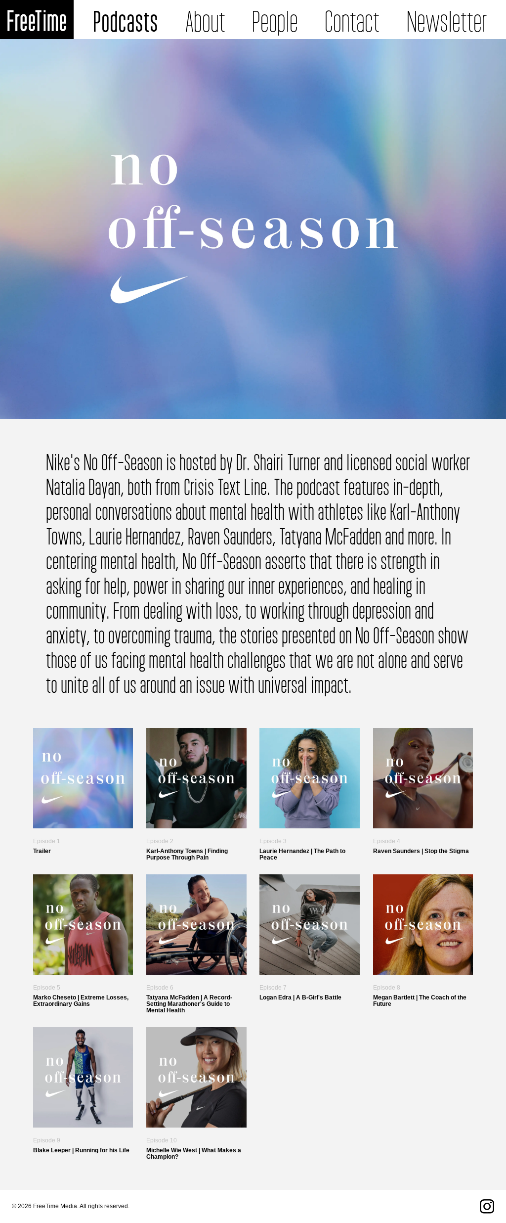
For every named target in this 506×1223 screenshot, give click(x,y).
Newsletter (447, 19)
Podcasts (125, 19)
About (205, 19)
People (275, 19)
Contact (352, 19)
